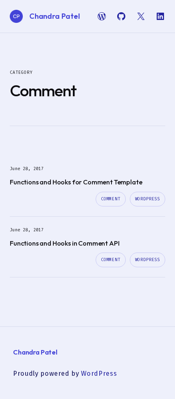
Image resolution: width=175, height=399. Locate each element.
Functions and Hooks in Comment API (64, 243)
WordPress (147, 199)
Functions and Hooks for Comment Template (76, 182)
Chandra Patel (54, 16)
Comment (110, 199)
